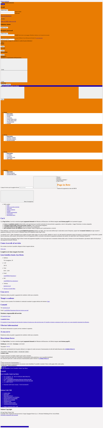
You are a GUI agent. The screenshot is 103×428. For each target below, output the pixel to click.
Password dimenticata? (6, 16)
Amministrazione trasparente (10, 404)
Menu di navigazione (28, 201)
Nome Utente (18, 11)
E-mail (16, 35)
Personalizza (4, 351)
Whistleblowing (7, 401)
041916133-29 (7, 286)
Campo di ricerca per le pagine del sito (10, 187)
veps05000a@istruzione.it (10, 275)
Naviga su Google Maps (9, 288)
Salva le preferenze (12, 365)
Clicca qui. (3, 249)
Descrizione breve (11, 215)
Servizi (59, 178)
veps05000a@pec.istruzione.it (11, 281)
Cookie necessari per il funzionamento (10, 362)
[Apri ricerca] (90, 93)
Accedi (2, 4)
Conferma (8, 84)
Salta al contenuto (5, 1)
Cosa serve (9, 208)
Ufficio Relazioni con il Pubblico (11, 397)
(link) (48, 301)
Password (17, 13)
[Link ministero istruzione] (7, 2)
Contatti (8, 211)
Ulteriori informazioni (12, 212)
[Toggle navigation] (12, 93)
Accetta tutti (23, 351)
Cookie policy (7, 393)
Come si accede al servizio (13, 207)
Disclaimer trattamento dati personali (9, 415)
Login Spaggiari (39, 38)
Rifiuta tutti (12, 351)
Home (58, 177)
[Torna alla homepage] (51, 86)
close (2, 99)
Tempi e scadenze (11, 209)
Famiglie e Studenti (61, 179)
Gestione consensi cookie (10, 402)
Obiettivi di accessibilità (9, 400)
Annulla (2, 84)
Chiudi (2, 46)
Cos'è (8, 205)
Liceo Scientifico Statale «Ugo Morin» (12, 255)
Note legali (6, 394)
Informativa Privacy (8, 395)
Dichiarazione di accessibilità (10, 398)
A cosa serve (10, 213)
